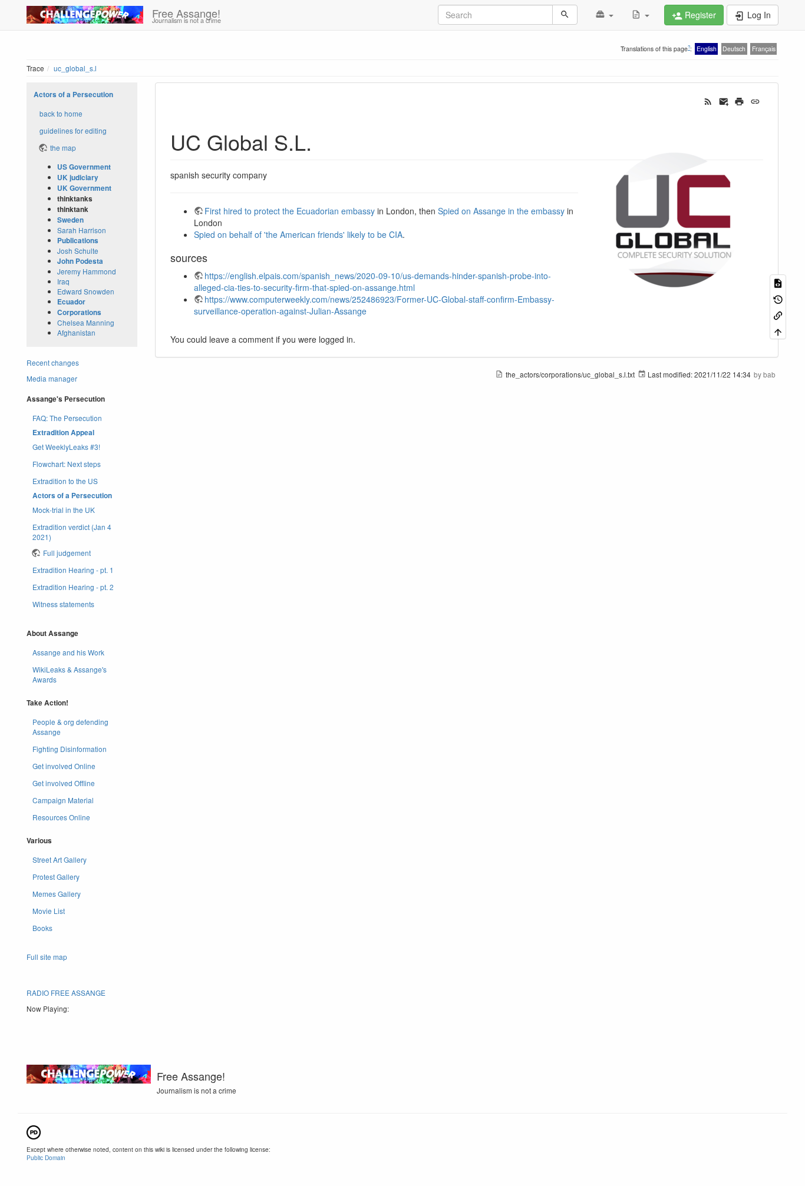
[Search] (565, 15)
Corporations (79, 312)
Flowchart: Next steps (66, 464)
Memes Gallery (56, 894)
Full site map (47, 957)
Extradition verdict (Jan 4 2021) (71, 532)
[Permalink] (755, 101)
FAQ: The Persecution (67, 418)
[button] (604, 14)
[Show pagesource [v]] (778, 282)
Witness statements (63, 604)
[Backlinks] (778, 314)
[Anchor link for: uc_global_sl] (323, 141)
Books (42, 928)
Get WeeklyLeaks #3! (66, 447)
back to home (61, 113)
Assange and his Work (68, 652)
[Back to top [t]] (778, 330)
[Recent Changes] (708, 101)
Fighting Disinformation (69, 749)
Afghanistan (76, 332)
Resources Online (61, 817)
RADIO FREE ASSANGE (66, 993)
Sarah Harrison (81, 230)
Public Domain (46, 1157)
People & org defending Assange (70, 727)
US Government (84, 167)
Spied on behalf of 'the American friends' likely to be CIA (298, 234)
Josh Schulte (77, 251)
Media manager (52, 378)
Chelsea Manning (85, 322)
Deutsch (733, 48)
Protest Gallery (56, 877)
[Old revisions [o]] (778, 298)
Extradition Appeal (63, 433)
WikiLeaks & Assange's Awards (69, 674)
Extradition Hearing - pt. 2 (73, 587)
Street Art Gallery (59, 859)
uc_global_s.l (75, 68)
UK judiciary (77, 178)
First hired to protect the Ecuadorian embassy (289, 211)
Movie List (48, 911)
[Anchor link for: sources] (212, 257)
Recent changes (53, 362)
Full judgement (67, 553)
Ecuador (71, 302)
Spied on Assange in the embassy (501, 211)
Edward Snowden (85, 291)
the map (63, 148)
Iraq (63, 281)
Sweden (70, 220)
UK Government (84, 188)
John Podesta (80, 261)
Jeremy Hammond (86, 271)
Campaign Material (63, 800)
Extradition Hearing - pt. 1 (73, 570)
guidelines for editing (73, 130)
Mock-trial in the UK (63, 510)
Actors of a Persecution (73, 95)
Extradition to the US (65, 481)
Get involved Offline (63, 783)
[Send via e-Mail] (724, 101)
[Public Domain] (34, 1131)
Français (764, 48)
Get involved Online (63, 766)
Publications (77, 241)
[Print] (739, 101)
